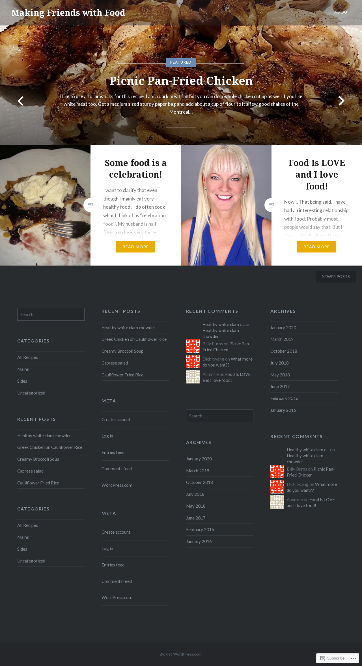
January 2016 (283, 410)
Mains (23, 369)
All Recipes (27, 357)
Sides (22, 380)
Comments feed (117, 468)
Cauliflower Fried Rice (122, 374)
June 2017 (280, 386)
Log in (107, 435)
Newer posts (336, 276)
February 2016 (284, 398)
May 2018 (280, 374)
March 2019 (282, 339)
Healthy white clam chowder (128, 327)
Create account (116, 419)
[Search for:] (51, 314)
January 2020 (283, 327)
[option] (181, 72)
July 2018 (279, 362)
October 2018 (283, 351)
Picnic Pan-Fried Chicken (181, 80)
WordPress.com (117, 485)
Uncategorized (31, 392)
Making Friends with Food (68, 12)
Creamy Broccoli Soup (122, 351)
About (342, 12)
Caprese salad (115, 362)
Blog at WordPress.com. (181, 654)
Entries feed (113, 452)
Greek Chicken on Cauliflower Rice (134, 339)
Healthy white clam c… (223, 324)
